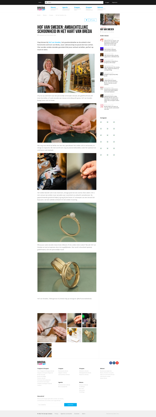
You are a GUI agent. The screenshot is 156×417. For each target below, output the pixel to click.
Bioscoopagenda (62, 386)
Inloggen (107, 2)
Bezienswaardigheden (106, 371)
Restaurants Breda (63, 371)
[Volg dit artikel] (86, 20)
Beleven (102, 368)
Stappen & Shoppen (43, 368)
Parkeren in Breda (83, 374)
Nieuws (81, 382)
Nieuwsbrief (40, 396)
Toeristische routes (105, 376)
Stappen (60, 368)
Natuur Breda (103, 378)
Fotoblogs (82, 392)
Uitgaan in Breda (62, 372)
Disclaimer (76, 413)
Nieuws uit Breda (83, 385)
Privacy (56, 413)
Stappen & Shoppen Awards (44, 383)
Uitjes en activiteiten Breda (107, 374)
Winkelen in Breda (83, 371)
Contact (39, 385)
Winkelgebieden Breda (85, 372)
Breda (40, 2)
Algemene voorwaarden (66, 413)
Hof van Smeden (107, 29)
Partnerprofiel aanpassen (44, 380)
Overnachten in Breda (64, 374)
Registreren (114, 2)
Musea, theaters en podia (107, 372)
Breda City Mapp (41, 376)
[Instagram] (114, 362)
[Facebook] (110, 362)
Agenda (60, 382)
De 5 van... (81, 388)
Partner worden (41, 378)
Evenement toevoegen (43, 381)
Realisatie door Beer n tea (112, 413)
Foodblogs (82, 386)
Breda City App (41, 374)
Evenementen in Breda (64, 385)
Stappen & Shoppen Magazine (45, 372)
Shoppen (81, 368)
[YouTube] (117, 362)
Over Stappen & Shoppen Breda (45, 371)
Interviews (82, 390)
